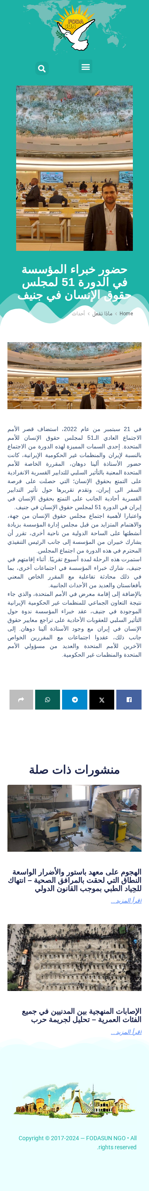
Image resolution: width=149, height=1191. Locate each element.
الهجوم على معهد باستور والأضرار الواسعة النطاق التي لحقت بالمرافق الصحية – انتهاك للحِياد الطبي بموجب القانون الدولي (75, 880)
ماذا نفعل (102, 314)
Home (126, 314)
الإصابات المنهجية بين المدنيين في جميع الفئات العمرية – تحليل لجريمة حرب (82, 1015)
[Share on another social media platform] (21, 700)
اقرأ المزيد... (126, 900)
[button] (85, 66)
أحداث (78, 314)
